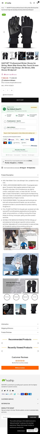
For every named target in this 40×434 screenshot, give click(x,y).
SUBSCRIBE (33, 417)
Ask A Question (8, 94)
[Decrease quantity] (3, 90)
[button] (36, 32)
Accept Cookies (32, 430)
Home (2, 7)
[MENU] (2, 3)
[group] (20, 32)
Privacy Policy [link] (21, 430)
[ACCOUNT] (34, 3)
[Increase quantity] (12, 90)
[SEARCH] (30, 3)
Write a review (20, 368)
